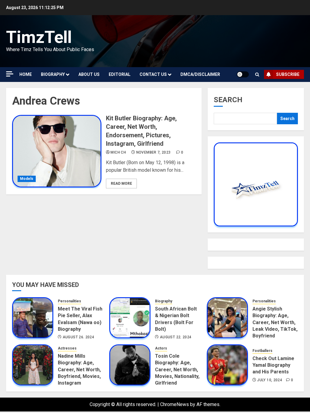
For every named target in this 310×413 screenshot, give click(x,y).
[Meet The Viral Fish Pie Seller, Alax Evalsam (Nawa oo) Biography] (32, 317)
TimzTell (39, 37)
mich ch (118, 152)
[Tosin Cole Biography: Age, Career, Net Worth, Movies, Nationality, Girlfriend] (130, 365)
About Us (89, 74)
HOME (25, 74)
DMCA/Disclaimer (200, 74)
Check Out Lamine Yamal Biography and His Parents (273, 365)
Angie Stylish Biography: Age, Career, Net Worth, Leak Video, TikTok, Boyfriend (275, 322)
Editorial (119, 74)
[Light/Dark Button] (243, 74)
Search (228, 100)
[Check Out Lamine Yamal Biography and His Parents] (227, 365)
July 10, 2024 (269, 380)
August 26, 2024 (78, 337)
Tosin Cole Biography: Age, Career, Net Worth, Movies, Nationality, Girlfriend (177, 369)
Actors (161, 348)
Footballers (262, 351)
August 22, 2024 (175, 337)
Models (26, 179)
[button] (257, 74)
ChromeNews (174, 404)
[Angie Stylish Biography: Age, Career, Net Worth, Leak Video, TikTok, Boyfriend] (227, 317)
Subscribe (287, 74)
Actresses (67, 348)
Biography (53, 74)
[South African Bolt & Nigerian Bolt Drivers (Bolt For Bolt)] (130, 317)
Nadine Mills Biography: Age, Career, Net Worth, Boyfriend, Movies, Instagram (79, 369)
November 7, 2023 (153, 152)
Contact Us (153, 74)
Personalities (69, 301)
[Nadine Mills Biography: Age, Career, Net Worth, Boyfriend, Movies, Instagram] (32, 365)
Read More (121, 183)
